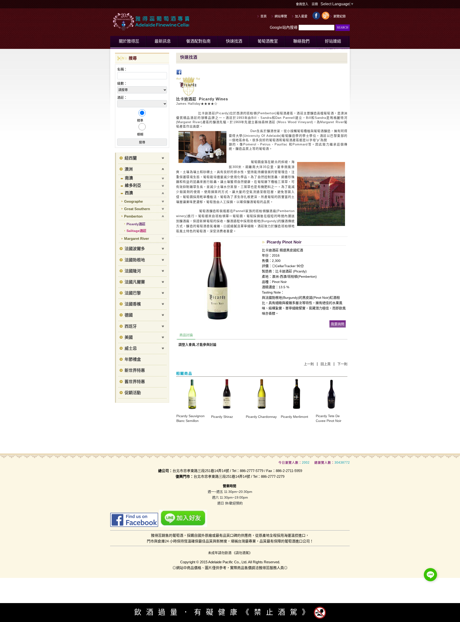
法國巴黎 (133, 293)
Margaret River (136, 238)
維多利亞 (133, 185)
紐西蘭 (131, 158)
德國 (129, 315)
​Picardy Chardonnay (261, 417)
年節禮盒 (133, 359)
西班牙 (131, 326)
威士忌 (131, 348)
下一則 (342, 364)
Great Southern (137, 209)
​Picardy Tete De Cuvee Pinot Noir (328, 418)
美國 (129, 337)
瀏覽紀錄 (339, 16)
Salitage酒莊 (136, 231)
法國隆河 (133, 271)
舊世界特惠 (135, 382)
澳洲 (129, 169)
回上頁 (326, 364)
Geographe (133, 201)
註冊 (315, 4)
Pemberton (133, 216)
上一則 (309, 364)
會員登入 (302, 4)
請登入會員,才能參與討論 (197, 344)
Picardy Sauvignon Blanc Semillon (190, 418)
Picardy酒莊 (135, 224)
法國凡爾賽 (135, 282)
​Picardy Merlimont (294, 417)
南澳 (129, 178)
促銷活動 (133, 393)
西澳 (129, 193)
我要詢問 (337, 324)
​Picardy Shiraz (222, 417)
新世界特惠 (135, 370)
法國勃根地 (135, 260)
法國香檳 (133, 304)
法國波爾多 (135, 249)
